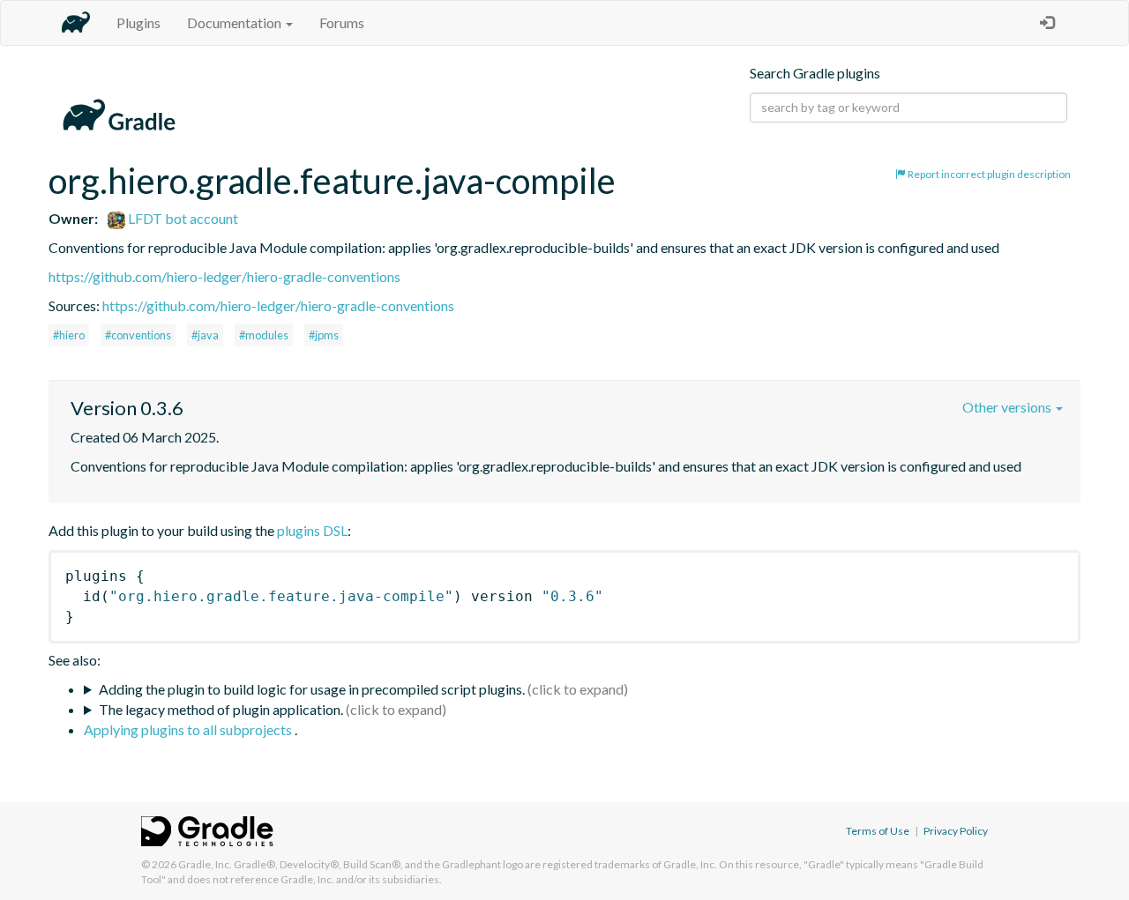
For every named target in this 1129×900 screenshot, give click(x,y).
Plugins (138, 22)
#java (205, 335)
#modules (263, 335)
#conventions (138, 335)
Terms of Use (877, 830)
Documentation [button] (235, 22)
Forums (341, 22)
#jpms (324, 335)
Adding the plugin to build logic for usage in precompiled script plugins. (312, 689)
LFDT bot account (181, 218)
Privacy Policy (955, 830)
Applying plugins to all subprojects (189, 729)
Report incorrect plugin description (988, 174)
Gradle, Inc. (205, 864)
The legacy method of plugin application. (221, 709)
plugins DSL (312, 530)
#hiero (69, 335)
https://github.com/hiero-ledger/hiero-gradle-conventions (224, 276)
